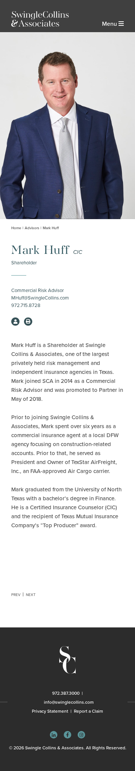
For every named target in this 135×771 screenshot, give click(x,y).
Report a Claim (88, 711)
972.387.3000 (66, 693)
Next (31, 595)
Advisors (32, 228)
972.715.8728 (25, 305)
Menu (110, 24)
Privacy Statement (50, 711)
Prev (16, 595)
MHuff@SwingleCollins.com (40, 298)
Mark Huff (51, 228)
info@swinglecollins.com (69, 702)
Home (16, 228)
